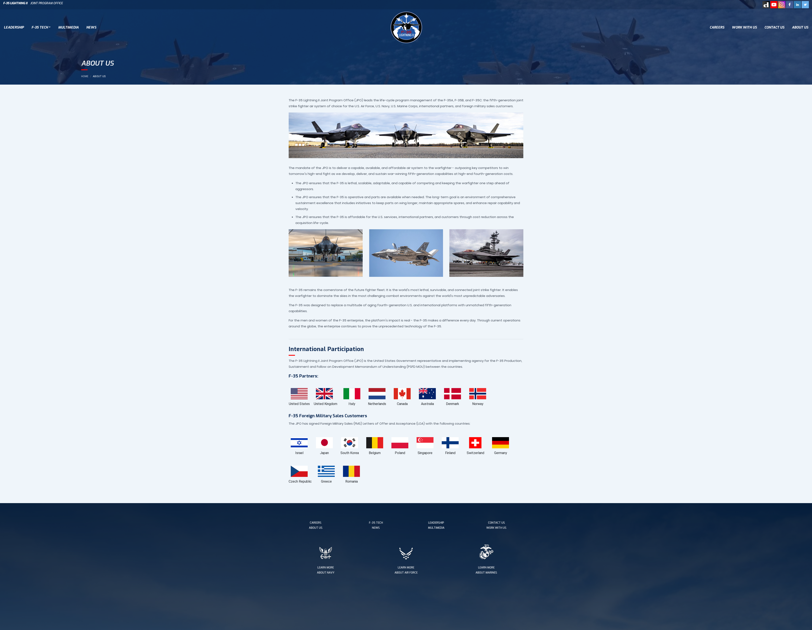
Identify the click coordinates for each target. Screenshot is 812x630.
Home (84, 76)
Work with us (744, 27)
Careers (717, 27)
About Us (315, 528)
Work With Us (496, 528)
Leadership (14, 27)
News (91, 27)
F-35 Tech (40, 27)
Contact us (774, 27)
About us (800, 27)
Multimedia (68, 27)
